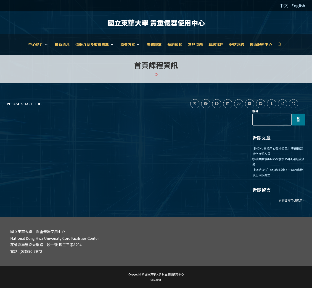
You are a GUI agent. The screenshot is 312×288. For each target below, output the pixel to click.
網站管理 (156, 280)
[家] (156, 74)
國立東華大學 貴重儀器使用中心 (156, 23)
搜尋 (255, 111)
